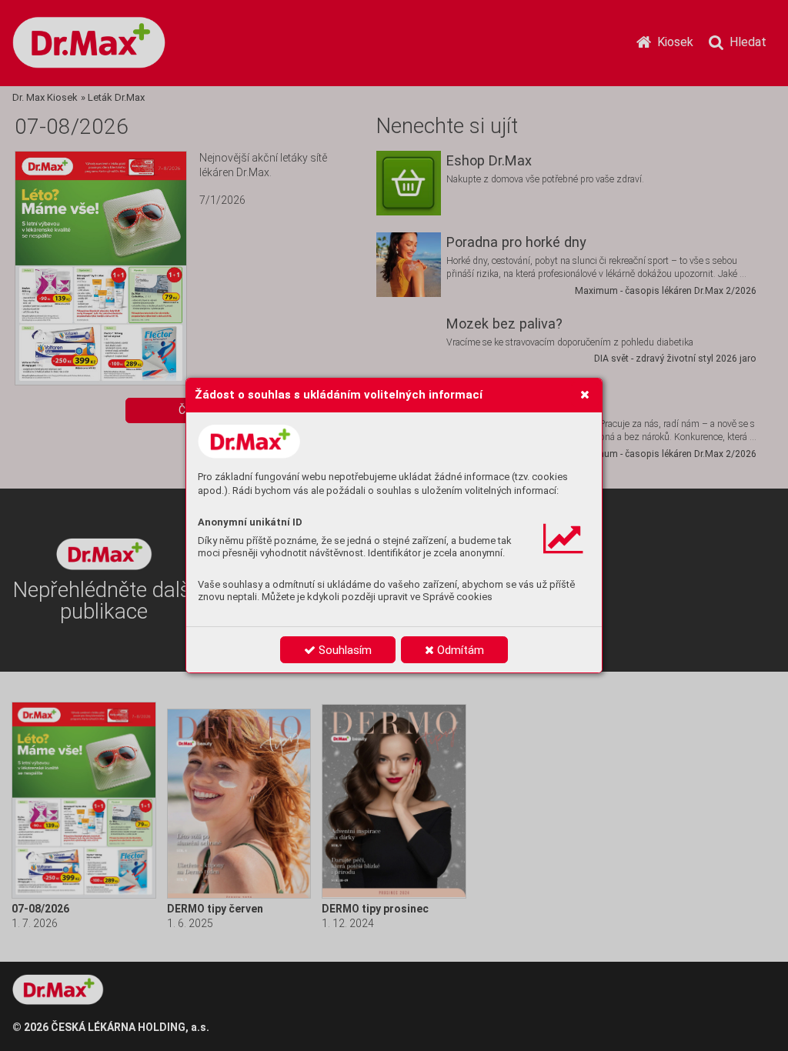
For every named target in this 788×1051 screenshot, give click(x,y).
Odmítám (459, 650)
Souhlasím (344, 650)
